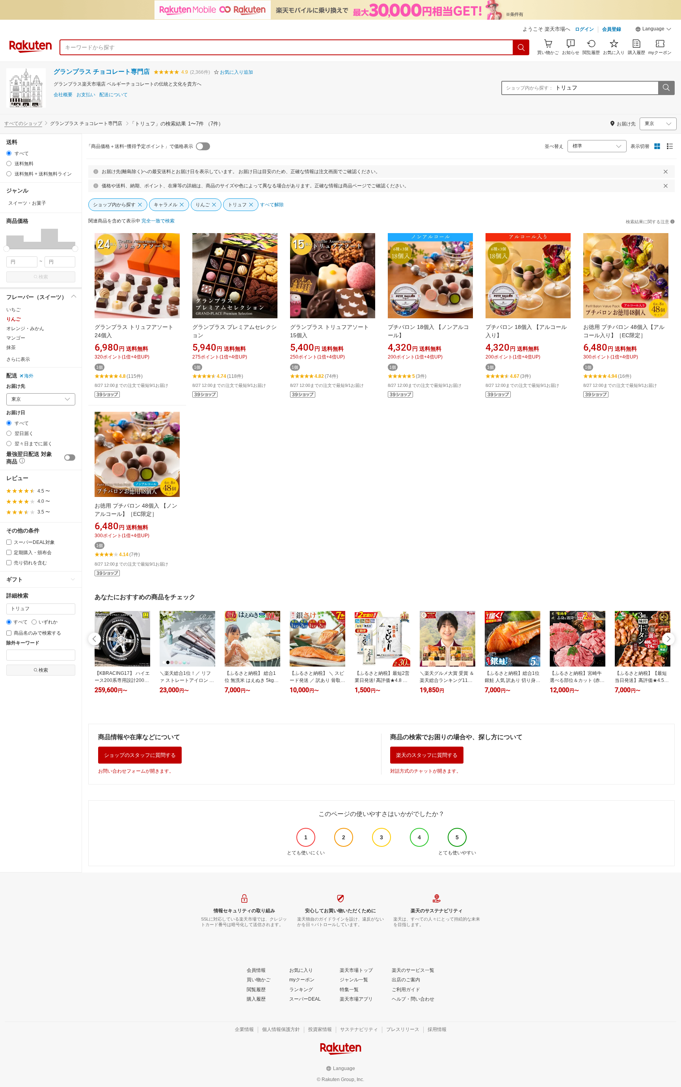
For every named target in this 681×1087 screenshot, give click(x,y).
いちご (13, 309)
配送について (113, 94)
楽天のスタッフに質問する (427, 755)
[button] (653, 30)
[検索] (521, 47)
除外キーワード (22, 643)
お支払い (85, 94)
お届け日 (15, 412)
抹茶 (11, 347)
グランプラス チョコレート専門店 (102, 71)
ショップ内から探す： (529, 88)
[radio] (8, 153)
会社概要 (63, 94)
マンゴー (15, 338)
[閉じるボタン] (666, 171)
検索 (43, 277)
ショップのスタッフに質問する (140, 755)
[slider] (6, 249)
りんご (13, 319)
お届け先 (15, 386)
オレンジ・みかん (25, 328)
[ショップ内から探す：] (666, 88)
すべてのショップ (23, 123)
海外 (28, 376)
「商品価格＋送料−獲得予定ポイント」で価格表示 (139, 146)
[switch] (69, 457)
